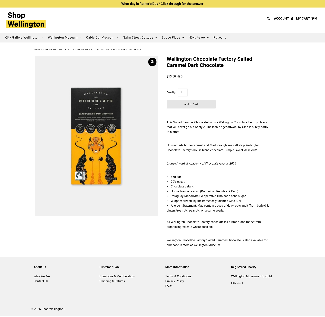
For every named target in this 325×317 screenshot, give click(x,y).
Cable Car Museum (100, 37)
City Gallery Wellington (22, 37)
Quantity (171, 92)
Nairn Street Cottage (138, 37)
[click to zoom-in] (152, 62)
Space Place (171, 37)
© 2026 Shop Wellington (47, 309)
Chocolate (50, 49)
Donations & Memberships (117, 276)
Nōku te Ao (197, 37)
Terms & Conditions (178, 276)
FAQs (168, 286)
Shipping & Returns (112, 281)
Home (37, 49)
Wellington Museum (63, 37)
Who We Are (42, 276)
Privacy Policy (174, 281)
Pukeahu (219, 37)
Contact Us (41, 281)
